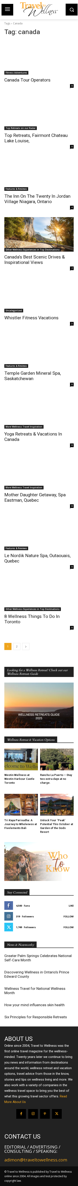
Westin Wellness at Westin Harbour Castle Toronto (19, 778)
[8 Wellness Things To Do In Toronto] (39, 594)
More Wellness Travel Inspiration (24, 426)
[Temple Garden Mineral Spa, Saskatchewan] (39, 350)
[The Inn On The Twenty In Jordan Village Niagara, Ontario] (39, 173)
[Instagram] (33, 1114)
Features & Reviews (16, 188)
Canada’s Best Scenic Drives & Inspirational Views (34, 259)
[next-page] (25, 646)
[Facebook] (21, 1114)
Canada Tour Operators (27, 80)
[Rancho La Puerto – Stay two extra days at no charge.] (57, 759)
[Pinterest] (45, 1114)
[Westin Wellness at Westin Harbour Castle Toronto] (21, 759)
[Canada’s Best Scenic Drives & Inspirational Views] (39, 234)
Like (71, 905)
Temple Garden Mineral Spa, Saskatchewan (32, 376)
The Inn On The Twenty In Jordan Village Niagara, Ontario (37, 199)
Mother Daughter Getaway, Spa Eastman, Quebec (35, 497)
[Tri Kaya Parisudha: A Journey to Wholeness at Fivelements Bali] (21, 805)
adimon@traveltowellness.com (35, 1160)
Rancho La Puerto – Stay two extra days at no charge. (56, 778)
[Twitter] (57, 1114)
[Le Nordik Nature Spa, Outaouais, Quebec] (39, 533)
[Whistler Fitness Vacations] (39, 295)
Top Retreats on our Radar (21, 128)
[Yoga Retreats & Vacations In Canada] (39, 411)
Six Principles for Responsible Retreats (35, 1017)
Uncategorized (14, 310)
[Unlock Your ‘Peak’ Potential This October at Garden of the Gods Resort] (57, 805)
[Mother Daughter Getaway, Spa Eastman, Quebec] (39, 472)
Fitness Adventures (16, 72)
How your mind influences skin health (34, 1005)
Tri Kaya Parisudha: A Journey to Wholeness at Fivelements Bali (20, 824)
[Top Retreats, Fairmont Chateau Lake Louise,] (39, 113)
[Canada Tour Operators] (39, 57)
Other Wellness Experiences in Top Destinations (33, 249)
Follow (68, 916)
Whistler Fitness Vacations (31, 317)
